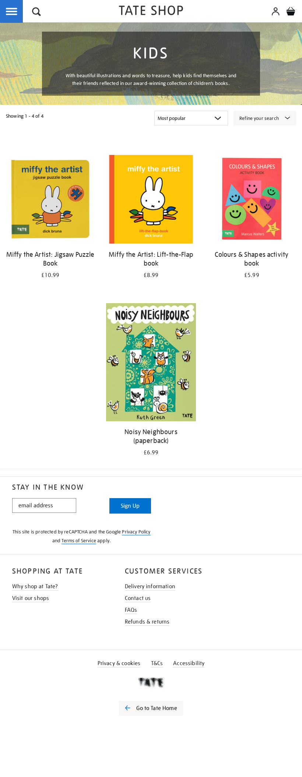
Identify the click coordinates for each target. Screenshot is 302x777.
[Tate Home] (151, 682)
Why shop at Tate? (35, 586)
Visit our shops (30, 598)
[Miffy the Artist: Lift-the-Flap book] (151, 200)
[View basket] (290, 12)
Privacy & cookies (119, 663)
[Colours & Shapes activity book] (251, 200)
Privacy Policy (136, 532)
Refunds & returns (147, 621)
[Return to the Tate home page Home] (151, 12)
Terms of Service (79, 540)
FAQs (131, 610)
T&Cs (157, 663)
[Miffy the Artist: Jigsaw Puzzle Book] (50, 200)
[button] (36, 12)
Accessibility (188, 663)
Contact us (138, 598)
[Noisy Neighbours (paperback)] (151, 363)
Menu (12, 12)
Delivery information (150, 586)
